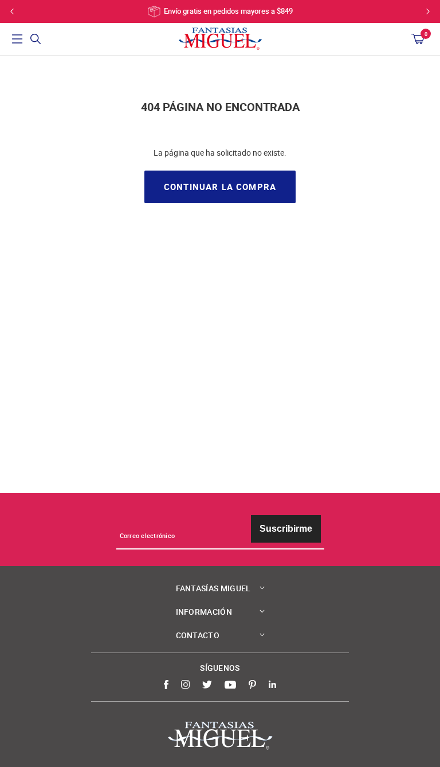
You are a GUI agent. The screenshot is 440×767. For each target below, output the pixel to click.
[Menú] (17, 39)
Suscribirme (286, 528)
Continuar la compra (220, 186)
